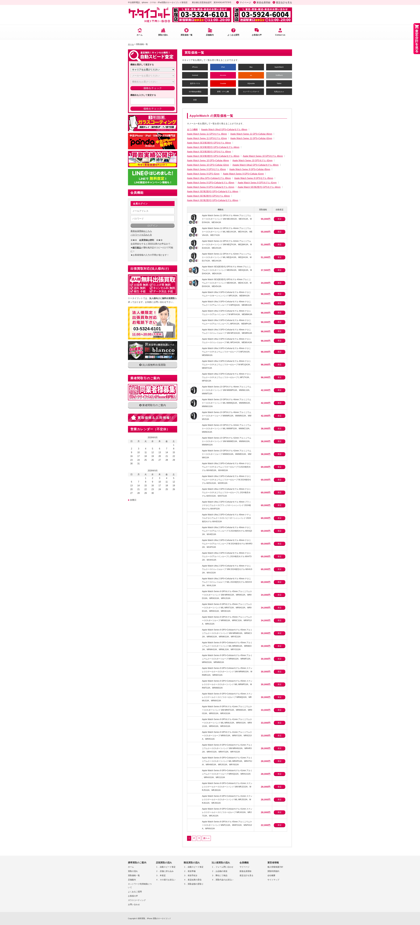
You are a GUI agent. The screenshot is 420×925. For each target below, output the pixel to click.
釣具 (195, 100)
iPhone (195, 67)
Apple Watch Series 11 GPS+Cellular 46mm (251, 134)
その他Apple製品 (195, 91)
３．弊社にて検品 (219, 875)
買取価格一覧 (186, 35)
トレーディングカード (251, 91)
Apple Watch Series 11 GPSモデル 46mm (207, 134)
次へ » (206, 838)
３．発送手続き (191, 875)
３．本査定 (161, 875)
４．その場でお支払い (166, 880)
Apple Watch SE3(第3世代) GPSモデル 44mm (209, 143)
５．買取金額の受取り (193, 884)
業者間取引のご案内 (154, 405)
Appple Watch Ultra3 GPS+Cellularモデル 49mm (224, 129)
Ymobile (223, 83)
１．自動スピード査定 (166, 867)
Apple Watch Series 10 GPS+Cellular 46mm (208, 160)
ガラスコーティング (137, 900)
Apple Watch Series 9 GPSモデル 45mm (206, 169)
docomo (223, 75)
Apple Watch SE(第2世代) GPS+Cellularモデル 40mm (212, 200)
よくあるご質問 (135, 892)
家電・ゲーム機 (223, 91)
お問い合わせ (134, 904)
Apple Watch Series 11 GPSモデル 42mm (207, 138)
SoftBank (279, 75)
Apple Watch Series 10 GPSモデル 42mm (252, 160)
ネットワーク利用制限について (140, 886)
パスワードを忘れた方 (141, 235)
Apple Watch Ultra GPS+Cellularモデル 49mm (209, 178)
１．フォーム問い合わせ (222, 867)
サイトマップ (273, 880)
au (251, 75)
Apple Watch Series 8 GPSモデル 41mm (257, 182)
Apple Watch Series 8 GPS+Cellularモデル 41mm (210, 187)
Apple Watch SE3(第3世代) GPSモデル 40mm (209, 151)
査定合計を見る (284, 2)
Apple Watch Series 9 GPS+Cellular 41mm (243, 174)
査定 (280, 219)
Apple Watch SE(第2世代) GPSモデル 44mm (259, 187)
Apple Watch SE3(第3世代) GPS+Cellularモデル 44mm (213, 147)
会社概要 (271, 875)
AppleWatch (279, 67)
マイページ (245, 2)
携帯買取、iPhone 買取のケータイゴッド (154, 918)
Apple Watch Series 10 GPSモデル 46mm (263, 156)
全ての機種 (192, 129)
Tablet (279, 83)
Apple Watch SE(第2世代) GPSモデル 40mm (208, 196)
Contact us (280, 35)
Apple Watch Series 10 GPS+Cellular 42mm (208, 165)
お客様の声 (257, 35)
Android (195, 75)
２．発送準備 (190, 871)
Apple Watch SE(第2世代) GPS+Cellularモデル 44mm (212, 191)
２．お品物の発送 (219, 871)
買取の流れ (163, 35)
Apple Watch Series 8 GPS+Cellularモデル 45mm (210, 182)
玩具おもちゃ (279, 91)
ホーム (140, 35)
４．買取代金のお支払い (222, 880)
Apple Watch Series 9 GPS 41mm (203, 174)
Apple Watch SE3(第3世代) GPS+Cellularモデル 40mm (213, 156)
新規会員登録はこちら (141, 231)
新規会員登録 (263, 2)
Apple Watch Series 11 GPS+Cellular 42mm (251, 138)
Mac (251, 67)
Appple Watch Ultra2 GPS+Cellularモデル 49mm (255, 165)
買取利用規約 (273, 871)
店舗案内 (210, 35)
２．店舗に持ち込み (165, 871)
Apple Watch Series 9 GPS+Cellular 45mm (249, 169)
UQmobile (251, 83)
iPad (223, 67)
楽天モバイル (195, 83)
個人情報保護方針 (275, 867)
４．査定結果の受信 (192, 880)
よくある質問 (233, 35)
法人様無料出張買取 (154, 364)
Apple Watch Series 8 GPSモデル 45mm (253, 178)
